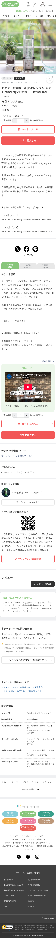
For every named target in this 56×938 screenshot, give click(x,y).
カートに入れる (30, 129)
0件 (7, 96)
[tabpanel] (28, 46)
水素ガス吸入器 (35, 691)
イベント (4, 782)
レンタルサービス (24, 456)
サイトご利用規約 (34, 885)
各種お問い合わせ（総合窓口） (14, 890)
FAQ (5, 906)
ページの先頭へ (48, 918)
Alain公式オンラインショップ (26, 492)
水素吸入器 (38, 687)
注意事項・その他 (46, 266)
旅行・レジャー (49, 782)
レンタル (5, 687)
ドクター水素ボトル (21, 687)
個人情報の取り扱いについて (13, 885)
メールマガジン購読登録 (28, 558)
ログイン (25, 11)
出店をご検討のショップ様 (36, 896)
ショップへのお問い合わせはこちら (28, 659)
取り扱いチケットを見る (28, 502)
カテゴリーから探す (28, 789)
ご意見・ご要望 (9, 896)
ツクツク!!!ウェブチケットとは (38, 890)
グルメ (25, 782)
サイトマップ (8, 880)
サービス (5, 456)
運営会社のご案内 (10, 901)
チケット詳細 (10, 266)
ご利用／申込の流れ (28, 266)
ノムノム (31, 906)
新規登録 (18, 11)
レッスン (15, 782)
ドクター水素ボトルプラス (13, 691)
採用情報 (31, 901)
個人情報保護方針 (34, 880)
